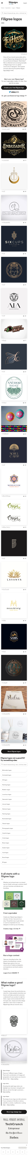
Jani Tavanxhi (6, 589)
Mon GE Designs (6, 496)
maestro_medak (6, 129)
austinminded (6, 160)
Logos (13, 7)
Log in (25, 3)
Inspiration (8, 7)
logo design (6, 70)
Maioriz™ (4, 1035)
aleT (4, 191)
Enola (4, 651)
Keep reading (14, 1079)
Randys (4, 340)
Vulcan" (4, 402)
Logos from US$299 (10, 973)
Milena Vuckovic (6, 527)
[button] (26, 1145)
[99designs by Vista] (13, 2)
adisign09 (5, 682)
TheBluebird (5, 433)
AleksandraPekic (6, 222)
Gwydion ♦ (24, 54)
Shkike (4, 620)
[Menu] (2, 2)
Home (2, 7)
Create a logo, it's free (10, 928)
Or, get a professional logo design (13, 96)
